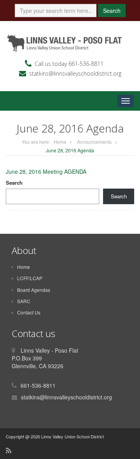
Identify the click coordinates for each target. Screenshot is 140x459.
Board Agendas (33, 289)
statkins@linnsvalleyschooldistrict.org (75, 73)
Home (60, 141)
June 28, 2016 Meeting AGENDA (46, 171)
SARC (23, 301)
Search (112, 10)
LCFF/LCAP (29, 278)
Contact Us (28, 312)
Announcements (94, 141)
